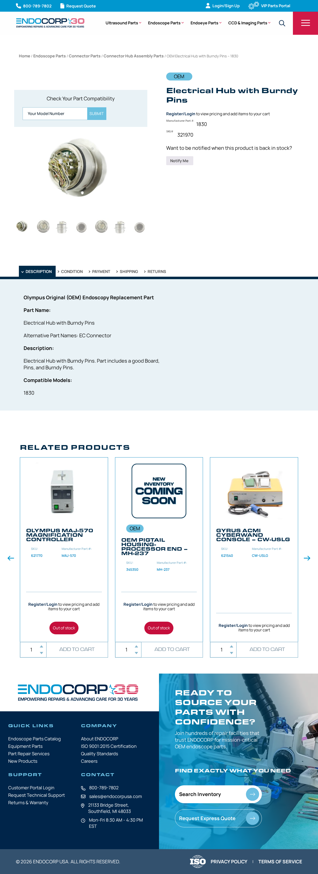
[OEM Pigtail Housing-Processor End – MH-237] (159, 549)
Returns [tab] (156, 271)
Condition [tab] (71, 271)
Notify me (179, 160)
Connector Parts (85, 56)
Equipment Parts (25, 746)
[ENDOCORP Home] (50, 23)
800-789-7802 (104, 788)
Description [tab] (38, 271)
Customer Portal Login (31, 788)
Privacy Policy (229, 861)
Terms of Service (280, 861)
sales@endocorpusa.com (115, 796)
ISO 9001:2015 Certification (109, 746)
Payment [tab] (100, 271)
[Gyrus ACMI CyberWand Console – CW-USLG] (254, 549)
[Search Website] (282, 23)
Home (24, 56)
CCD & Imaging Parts (247, 23)
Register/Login (180, 113)
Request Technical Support (36, 795)
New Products (22, 761)
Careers (89, 761)
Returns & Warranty (28, 802)
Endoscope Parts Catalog (34, 739)
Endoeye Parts (204, 23)
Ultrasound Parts (122, 23)
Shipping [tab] (128, 271)
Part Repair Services (28, 754)
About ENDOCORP (99, 739)
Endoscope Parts (164, 23)
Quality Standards (99, 754)
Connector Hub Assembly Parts (134, 56)
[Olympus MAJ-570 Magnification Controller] (64, 549)
